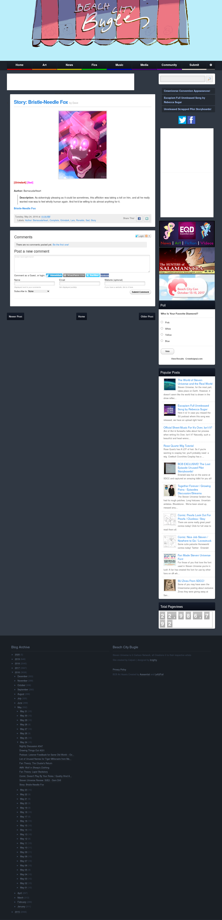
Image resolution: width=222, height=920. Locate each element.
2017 (17, 667)
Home (19, 65)
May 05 (23, 869)
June (20, 702)
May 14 (23, 829)
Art (44, 65)
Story (93, 220)
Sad (87, 220)
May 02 (23, 883)
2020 (17, 654)
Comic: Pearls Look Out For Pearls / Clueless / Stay (194, 516)
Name (17, 279)
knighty (153, 659)
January (21, 906)
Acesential (145, 674)
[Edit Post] (53, 216)
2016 (17, 672)
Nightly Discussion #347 (31, 746)
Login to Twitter (93, 275)
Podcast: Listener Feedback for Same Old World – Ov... (46, 754)
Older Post (147, 316)
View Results (177, 359)
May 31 (23, 711)
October (21, 685)
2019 (17, 659)
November (22, 680)
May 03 (23, 878)
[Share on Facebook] (139, 218)
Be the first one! (61, 244)
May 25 (23, 737)
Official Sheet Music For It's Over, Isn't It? (188, 427)
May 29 (23, 720)
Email (62, 279)
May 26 (23, 733)
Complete (54, 220)
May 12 (23, 838)
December (22, 676)
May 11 (23, 843)
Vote (167, 351)
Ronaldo (80, 220)
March (20, 897)
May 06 (23, 865)
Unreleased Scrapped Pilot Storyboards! (187, 109)
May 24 (23, 742)
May (20, 707)
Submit (194, 65)
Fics (94, 65)
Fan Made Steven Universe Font (194, 557)
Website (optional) (114, 279)
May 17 (23, 816)
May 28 (23, 724)
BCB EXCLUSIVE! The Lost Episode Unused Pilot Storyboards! (194, 467)
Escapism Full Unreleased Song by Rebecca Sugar (193, 407)
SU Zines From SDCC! (191, 581)
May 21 (23, 798)
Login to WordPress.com (74, 275)
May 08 (23, 856)
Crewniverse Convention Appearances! (187, 90)
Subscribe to (21, 291)
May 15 (23, 825)
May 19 (23, 807)
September (23, 689)
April (20, 893)
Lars (73, 220)
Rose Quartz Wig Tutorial (179, 445)
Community (169, 65)
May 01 (23, 887)
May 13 (23, 834)
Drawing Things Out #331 (32, 750)
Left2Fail (159, 674)
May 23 (23, 789)
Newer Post (15, 316)
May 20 (23, 803)
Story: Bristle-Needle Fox (41, 101)
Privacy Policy (119, 669)
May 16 (23, 820)
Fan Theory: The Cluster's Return (35, 763)
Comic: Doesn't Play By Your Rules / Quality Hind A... (45, 776)
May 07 (23, 860)
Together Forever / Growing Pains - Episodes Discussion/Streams (194, 489)
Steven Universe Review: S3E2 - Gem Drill (40, 780)
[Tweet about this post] (147, 218)
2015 (17, 911)
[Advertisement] (70, 82)
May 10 (23, 847)
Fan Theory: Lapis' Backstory (33, 771)
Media (144, 65)
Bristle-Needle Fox (25, 208)
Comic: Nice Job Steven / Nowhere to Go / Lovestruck (194, 538)
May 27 (23, 729)
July (19, 698)
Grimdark (64, 220)
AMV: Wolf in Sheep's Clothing (34, 767)
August (21, 694)
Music (119, 65)
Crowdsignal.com (194, 359)
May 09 (23, 852)
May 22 (23, 794)
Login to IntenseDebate (54, 275)
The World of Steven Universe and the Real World (195, 381)
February (22, 901)
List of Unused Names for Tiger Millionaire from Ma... (45, 758)
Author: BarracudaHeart (36, 220)
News (69, 65)
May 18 (23, 812)
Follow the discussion (148, 235)
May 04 (23, 874)
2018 (17, 663)
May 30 (23, 715)
